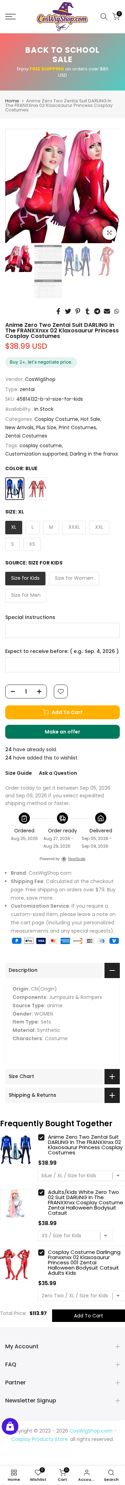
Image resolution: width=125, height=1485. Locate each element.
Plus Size (46, 427)
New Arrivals (19, 427)
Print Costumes (77, 427)
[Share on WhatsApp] (117, 311)
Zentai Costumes (26, 435)
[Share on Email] (107, 311)
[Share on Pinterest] (78, 311)
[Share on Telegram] (97, 311)
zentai (27, 389)
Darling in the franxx (94, 453)
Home (12, 101)
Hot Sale (90, 419)
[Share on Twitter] (68, 311)
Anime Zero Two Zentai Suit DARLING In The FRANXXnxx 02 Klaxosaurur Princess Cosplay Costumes (85, 1144)
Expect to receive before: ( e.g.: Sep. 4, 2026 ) (62, 651)
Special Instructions (30, 617)
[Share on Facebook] (58, 311)
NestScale (76, 859)
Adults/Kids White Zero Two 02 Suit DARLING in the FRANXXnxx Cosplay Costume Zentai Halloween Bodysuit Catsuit (85, 1202)
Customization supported (36, 453)
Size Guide (18, 773)
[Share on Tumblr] (87, 311)
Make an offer (69, 733)
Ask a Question (58, 773)
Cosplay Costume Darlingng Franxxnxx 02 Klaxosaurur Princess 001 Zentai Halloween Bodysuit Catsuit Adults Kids (84, 1262)
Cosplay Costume (56, 419)
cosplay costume (40, 445)
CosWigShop (40, 379)
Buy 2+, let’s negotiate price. (41, 362)
